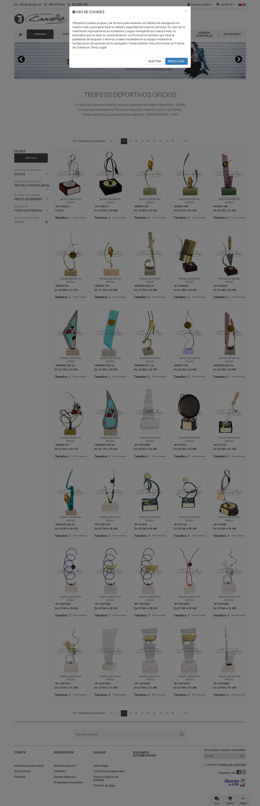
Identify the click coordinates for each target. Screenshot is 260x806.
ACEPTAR (154, 61)
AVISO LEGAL (176, 61)
